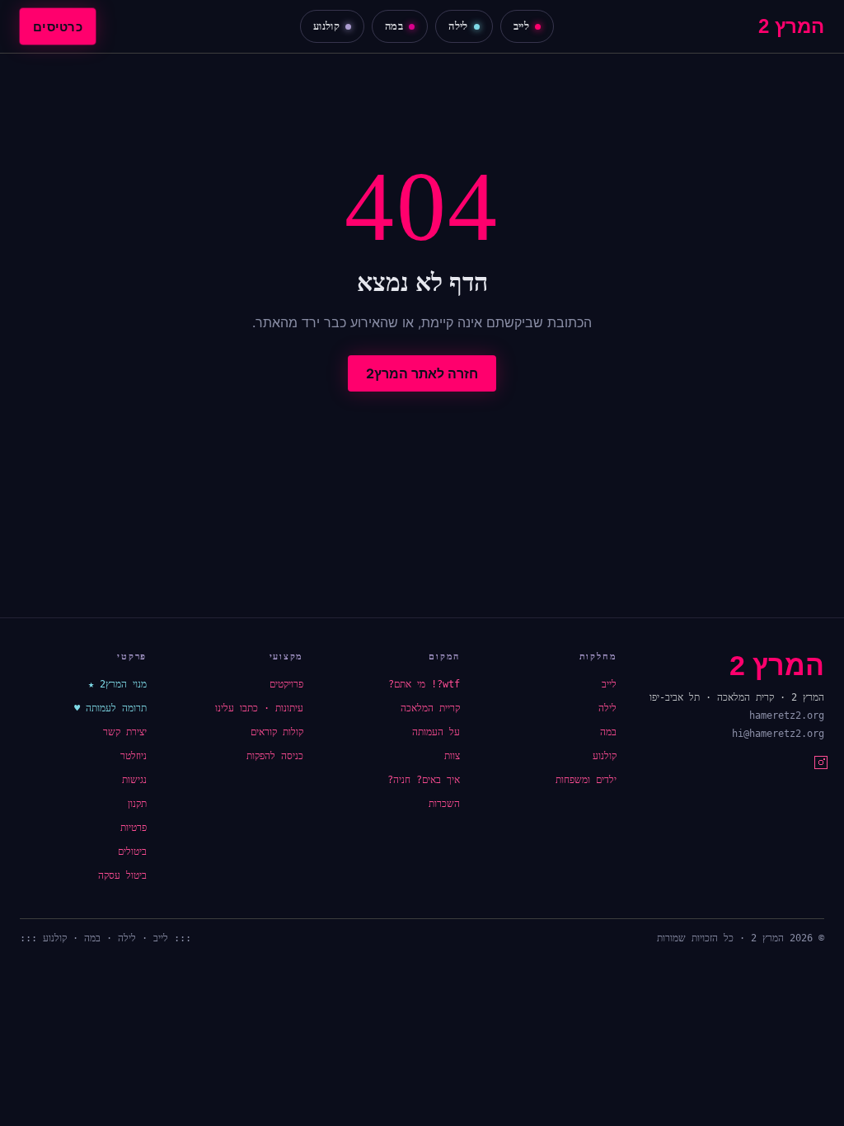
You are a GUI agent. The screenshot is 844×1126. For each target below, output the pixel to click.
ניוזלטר (133, 756)
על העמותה (436, 732)
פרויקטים (286, 684)
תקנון (137, 803)
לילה (458, 26)
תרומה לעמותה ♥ (110, 708)
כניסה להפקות (274, 756)
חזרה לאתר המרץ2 (422, 373)
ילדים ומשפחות (586, 780)
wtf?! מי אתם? (424, 684)
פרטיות (133, 827)
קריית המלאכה (430, 708)
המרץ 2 (791, 26)
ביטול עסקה (122, 875)
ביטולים (132, 851)
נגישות (134, 780)
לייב (521, 26)
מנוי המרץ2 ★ (117, 684)
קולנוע (326, 26)
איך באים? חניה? (423, 780)
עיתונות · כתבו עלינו (259, 708)
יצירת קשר (125, 732)
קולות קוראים (277, 732)
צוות (452, 756)
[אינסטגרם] (811, 767)
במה (394, 26)
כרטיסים (57, 27)
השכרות (444, 803)
